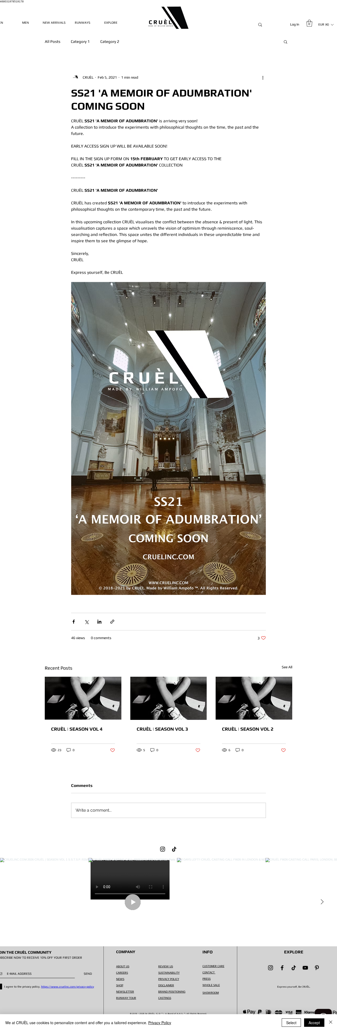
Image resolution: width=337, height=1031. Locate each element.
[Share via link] (112, 621)
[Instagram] (162, 849)
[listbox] (326, 25)
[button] (309, 23)
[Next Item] (322, 902)
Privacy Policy (159, 1022)
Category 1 (80, 41)
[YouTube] (305, 967)
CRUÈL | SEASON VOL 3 (162, 729)
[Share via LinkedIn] (99, 621)
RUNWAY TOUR (126, 997)
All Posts (52, 41)
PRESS (206, 978)
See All (287, 667)
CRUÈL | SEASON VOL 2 (247, 729)
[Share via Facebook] (73, 621)
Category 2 (109, 41)
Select (291, 1022)
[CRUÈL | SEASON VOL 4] (83, 698)
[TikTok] (174, 849)
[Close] (331, 1022)
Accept (314, 1022)
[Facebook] (282, 967)
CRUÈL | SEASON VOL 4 (76, 729)
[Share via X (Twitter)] (86, 621)
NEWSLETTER (125, 991)
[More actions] (263, 77)
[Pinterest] (317, 967)
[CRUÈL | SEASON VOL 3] (168, 698)
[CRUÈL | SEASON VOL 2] (254, 698)
